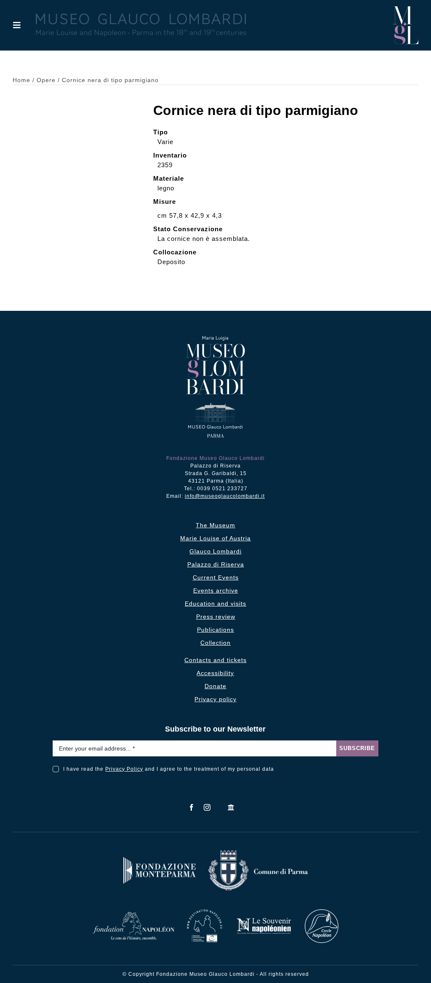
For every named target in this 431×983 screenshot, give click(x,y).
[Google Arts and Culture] (231, 807)
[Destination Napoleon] (204, 912)
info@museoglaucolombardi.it (225, 496)
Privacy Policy (124, 769)
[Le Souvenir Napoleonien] (263, 920)
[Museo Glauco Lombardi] (405, 9)
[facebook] (191, 807)
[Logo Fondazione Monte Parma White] (159, 860)
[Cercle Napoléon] (321, 912)
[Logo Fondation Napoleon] (133, 915)
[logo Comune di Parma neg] (258, 853)
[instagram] (207, 807)
